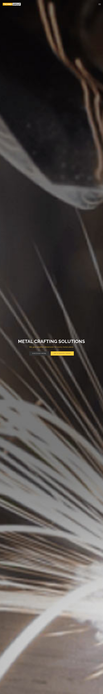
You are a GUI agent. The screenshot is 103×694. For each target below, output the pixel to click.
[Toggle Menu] (99, 4)
